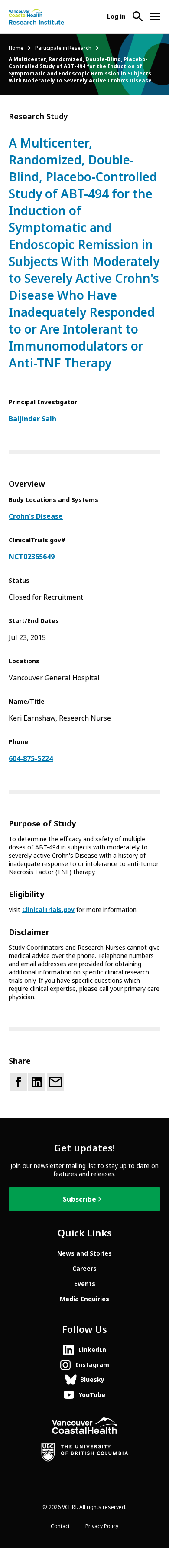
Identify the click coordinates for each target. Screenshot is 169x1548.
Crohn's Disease (36, 516)
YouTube (92, 1395)
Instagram (92, 1365)
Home (16, 48)
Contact (60, 1526)
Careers (84, 1268)
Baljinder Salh (32, 419)
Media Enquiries (84, 1299)
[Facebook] (18, 1082)
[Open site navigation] (155, 16)
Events (84, 1283)
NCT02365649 (32, 557)
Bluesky (92, 1379)
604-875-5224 (31, 759)
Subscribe (79, 1199)
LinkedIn (92, 1349)
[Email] (55, 1082)
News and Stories (84, 1253)
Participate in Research (63, 48)
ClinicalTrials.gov (48, 909)
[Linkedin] (37, 1082)
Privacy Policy (101, 1526)
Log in (116, 16)
